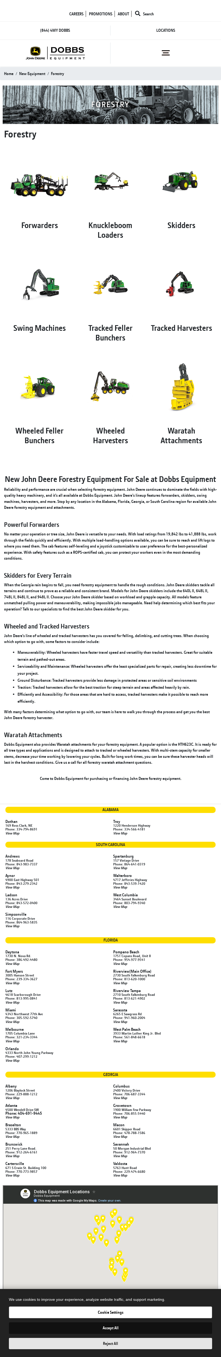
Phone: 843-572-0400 (21, 903)
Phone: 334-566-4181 (129, 829)
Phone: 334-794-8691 (21, 829)
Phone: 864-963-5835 (21, 922)
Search (148, 13)
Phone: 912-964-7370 (129, 1152)
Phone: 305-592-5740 (21, 1017)
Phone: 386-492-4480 (21, 959)
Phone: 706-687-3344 (129, 1094)
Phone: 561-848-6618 (129, 1037)
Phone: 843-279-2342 (21, 883)
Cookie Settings (110, 1312)
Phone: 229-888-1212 (21, 1094)
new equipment (32, 73)
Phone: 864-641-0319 (129, 864)
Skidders (181, 225)
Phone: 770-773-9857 (21, 1171)
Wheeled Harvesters (110, 435)
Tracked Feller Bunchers (110, 333)
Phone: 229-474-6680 (129, 1171)
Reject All (110, 1343)
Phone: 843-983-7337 (21, 864)
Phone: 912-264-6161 (21, 1152)
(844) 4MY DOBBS (55, 30)
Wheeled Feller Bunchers (39, 435)
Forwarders (39, 225)
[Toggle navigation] (166, 53)
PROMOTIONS (100, 13)
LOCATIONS (165, 30)
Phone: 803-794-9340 (129, 903)
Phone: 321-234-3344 (21, 1037)
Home (8, 73)
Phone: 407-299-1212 (21, 1056)
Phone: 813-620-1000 (129, 979)
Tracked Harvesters (181, 328)
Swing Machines (39, 328)
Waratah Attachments (181, 435)
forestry (57, 73)
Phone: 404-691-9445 (23, 1113)
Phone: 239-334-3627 (21, 979)
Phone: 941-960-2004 (129, 1017)
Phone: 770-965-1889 (21, 1133)
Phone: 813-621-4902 (129, 998)
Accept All (111, 1327)
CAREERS (76, 13)
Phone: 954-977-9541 (129, 959)
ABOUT (123, 13)
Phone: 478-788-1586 (129, 1133)
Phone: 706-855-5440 (129, 1113)
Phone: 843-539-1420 (129, 883)
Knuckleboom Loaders (110, 230)
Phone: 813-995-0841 (21, 998)
